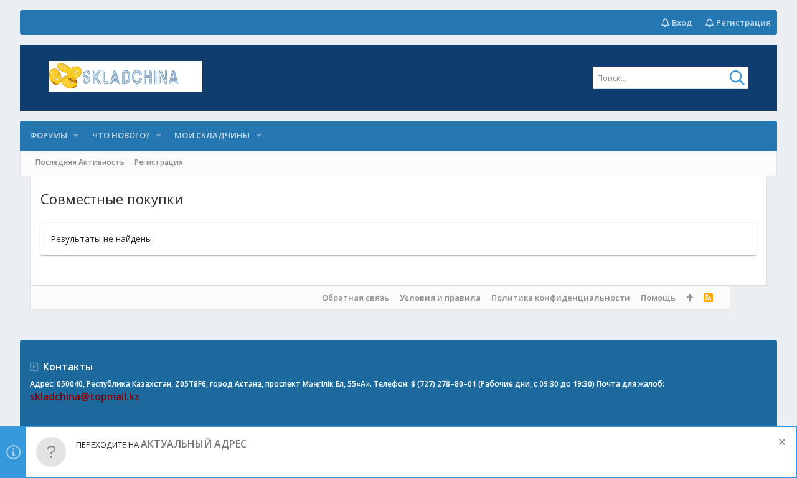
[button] (76, 135)
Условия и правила (440, 297)
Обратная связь (355, 297)
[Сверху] (689, 297)
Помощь (658, 297)
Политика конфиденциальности (560, 297)
